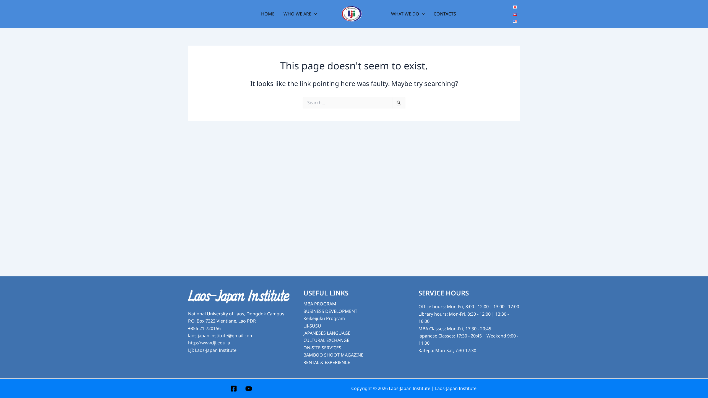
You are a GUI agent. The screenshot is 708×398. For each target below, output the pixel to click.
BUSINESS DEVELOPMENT (330, 311)
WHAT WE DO (405, 13)
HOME (268, 13)
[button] (314, 14)
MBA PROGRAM (319, 303)
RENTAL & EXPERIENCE (326, 362)
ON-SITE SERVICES (322, 347)
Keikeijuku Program (324, 318)
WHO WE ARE (297, 13)
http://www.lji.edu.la (209, 342)
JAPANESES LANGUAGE (326, 333)
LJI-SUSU (312, 325)
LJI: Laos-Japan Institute (212, 350)
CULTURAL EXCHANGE (326, 340)
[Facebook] (233, 388)
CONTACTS (445, 13)
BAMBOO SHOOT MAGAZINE (333, 354)
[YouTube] (248, 388)
